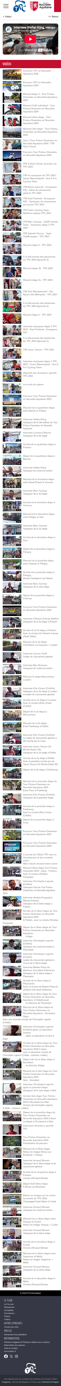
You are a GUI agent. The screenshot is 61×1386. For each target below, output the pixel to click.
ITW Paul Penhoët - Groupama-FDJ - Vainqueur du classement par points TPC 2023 (39, 201)
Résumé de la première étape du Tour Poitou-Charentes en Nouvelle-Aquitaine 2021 (40, 784)
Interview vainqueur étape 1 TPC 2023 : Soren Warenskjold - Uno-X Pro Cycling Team (40, 364)
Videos (7, 1319)
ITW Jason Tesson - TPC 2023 (38, 349)
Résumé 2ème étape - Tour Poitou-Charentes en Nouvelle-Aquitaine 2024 (39, 120)
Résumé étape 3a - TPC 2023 (38, 280)
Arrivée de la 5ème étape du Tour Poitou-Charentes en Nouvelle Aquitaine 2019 (40, 914)
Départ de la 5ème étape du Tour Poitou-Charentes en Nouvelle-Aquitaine (40, 930)
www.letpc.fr (10, 1351)
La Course (8, 1304)
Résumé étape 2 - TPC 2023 (37, 315)
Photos (7, 1316)
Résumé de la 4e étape (35, 642)
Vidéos (8, 16)
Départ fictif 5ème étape (35, 1184)
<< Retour (53, 16)
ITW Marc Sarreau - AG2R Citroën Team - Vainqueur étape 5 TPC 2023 (40, 225)
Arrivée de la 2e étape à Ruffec (39, 758)
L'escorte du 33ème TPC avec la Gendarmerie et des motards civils (39, 857)
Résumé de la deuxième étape (38, 514)
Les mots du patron (33, 384)
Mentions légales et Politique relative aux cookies (26, 1342)
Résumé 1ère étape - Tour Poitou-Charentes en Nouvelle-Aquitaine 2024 (40, 132)
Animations (9, 1313)
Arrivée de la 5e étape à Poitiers (39, 630)
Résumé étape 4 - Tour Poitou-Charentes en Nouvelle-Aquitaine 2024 (40, 97)
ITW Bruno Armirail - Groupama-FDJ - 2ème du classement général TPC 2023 (40, 190)
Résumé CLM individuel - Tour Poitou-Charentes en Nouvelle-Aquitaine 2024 (39, 108)
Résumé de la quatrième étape (39, 407)
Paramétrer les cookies (14, 1345)
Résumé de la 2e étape (35, 723)
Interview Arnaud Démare (36, 1160)
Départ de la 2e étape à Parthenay (40, 769)
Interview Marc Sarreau (35, 491)
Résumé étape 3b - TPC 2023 (38, 268)
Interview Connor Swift (35, 653)
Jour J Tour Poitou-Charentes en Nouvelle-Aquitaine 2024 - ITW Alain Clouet (40, 143)
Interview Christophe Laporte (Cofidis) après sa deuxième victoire (38, 1029)
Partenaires (9, 1307)
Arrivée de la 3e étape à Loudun (39, 700)
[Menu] (6, 6)
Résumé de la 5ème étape (36, 1149)
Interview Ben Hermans (35, 665)
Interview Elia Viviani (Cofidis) (39, 688)
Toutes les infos (11, 1327)
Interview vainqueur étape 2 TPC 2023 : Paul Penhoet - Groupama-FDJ (40, 329)
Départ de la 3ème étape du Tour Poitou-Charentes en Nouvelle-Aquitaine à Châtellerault (40, 997)
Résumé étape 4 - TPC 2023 (37, 245)
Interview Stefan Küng (34, 419)
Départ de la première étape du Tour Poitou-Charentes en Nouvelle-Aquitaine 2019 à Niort (39, 1115)
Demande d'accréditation (15, 1334)
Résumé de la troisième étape (38, 479)
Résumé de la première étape (38, 560)
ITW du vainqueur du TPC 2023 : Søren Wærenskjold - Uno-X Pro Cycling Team (40, 178)
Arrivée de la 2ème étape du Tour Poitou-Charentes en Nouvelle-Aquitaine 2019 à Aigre (40, 1046)
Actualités (8, 1310)
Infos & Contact (11, 1348)
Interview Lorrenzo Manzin (37, 432)
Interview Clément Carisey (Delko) (40, 618)
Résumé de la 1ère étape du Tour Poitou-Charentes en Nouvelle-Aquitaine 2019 (40, 1074)
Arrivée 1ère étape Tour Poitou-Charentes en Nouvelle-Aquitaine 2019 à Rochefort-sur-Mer (40, 1099)
